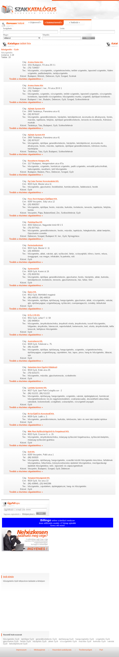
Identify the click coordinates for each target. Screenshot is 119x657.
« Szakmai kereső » (53, 22)
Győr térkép (8, 577)
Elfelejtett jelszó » (28, 514)
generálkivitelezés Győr (46, 639)
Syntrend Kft (33, 269)
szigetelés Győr (103, 639)
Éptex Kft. (32, 292)
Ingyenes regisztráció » (12, 514)
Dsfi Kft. (31, 452)
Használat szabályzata (61, 650)
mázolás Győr (85, 641)
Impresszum (21, 650)
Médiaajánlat (39, 650)
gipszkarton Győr (10, 641)
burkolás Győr (99, 641)
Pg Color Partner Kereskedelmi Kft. (43, 181)
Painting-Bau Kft (35, 222)
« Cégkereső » (34, 22)
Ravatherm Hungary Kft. (38, 161)
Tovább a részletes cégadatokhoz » (26, 79)
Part (101, 650)
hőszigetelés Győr (11, 639)
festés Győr (25, 641)
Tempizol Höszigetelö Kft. (39, 478)
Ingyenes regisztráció (59, 540)
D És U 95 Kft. (34, 315)
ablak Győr (53, 641)
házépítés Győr (39, 641)
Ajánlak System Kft (36, 109)
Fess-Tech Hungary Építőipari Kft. (42, 199)
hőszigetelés (7, 52)
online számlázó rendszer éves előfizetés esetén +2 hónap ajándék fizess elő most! (57, 523)
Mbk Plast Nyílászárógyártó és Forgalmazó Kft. (48, 431)
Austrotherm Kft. (35, 341)
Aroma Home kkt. (35, 62)
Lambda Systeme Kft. (37, 388)
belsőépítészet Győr (18, 644)
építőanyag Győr (66, 639)
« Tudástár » (74, 22)
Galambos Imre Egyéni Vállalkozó (42, 367)
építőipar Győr (27, 639)
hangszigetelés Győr (84, 639)
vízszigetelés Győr (68, 641)
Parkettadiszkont (35, 245)
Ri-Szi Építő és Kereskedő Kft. (41, 414)
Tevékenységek (85, 650)
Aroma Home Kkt (35, 85)
